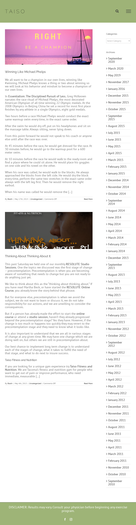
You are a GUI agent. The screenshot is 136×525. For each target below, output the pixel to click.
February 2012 (117, 393)
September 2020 (115, 60)
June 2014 (114, 217)
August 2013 (116, 275)
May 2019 (114, 75)
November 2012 (118, 329)
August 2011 (116, 427)
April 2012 (115, 379)
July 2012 (114, 359)
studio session (38, 317)
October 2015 (117, 109)
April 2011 (115, 447)
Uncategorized (36, 199)
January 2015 (116, 173)
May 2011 (114, 440)
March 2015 (115, 160)
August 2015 (116, 126)
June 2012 (114, 366)
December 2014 (118, 180)
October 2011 (117, 420)
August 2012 (116, 352)
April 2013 (115, 302)
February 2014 (117, 244)
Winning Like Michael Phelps (25, 72)
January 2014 (116, 251)
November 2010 (118, 467)
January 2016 (116, 89)
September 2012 (115, 344)
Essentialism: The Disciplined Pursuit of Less (37, 96)
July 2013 (114, 281)
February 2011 (117, 461)
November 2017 (118, 82)
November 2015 (118, 102)
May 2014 (114, 224)
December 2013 (118, 258)
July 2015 (114, 133)
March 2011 (115, 454)
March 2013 (115, 308)
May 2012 (114, 373)
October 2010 (117, 474)
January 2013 (116, 322)
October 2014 (117, 194)
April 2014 (115, 231)
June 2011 (114, 434)
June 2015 (114, 139)
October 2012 (117, 336)
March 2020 (115, 68)
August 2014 (116, 210)
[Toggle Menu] (128, 11)
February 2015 (117, 167)
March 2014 (115, 238)
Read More (88, 199)
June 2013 (114, 288)
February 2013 (117, 315)
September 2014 (115, 202)
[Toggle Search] (117, 11)
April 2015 (115, 153)
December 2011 (118, 407)
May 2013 (114, 295)
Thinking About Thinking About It (28, 256)
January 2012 (116, 400)
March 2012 (115, 386)
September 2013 (115, 266)
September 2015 (115, 117)
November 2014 (118, 187)
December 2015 (118, 95)
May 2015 (114, 146)
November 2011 (118, 413)
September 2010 (115, 482)
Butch (10, 199)
